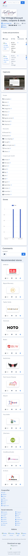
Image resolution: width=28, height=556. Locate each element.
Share (4, 25)
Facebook (5, 512)
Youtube (4, 517)
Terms (4, 503)
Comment (5, 251)
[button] (4, 5)
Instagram (5, 514)
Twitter (4, 515)
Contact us (5, 500)
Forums (4, 496)
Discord (18, 514)
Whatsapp (5, 523)
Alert (24, 23)
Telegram (19, 512)
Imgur (18, 521)
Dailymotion (19, 519)
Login (4, 492)
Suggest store (6, 505)
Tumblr (18, 517)
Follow (17, 23)
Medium (18, 523)
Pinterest (5, 521)
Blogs (4, 498)
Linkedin (4, 519)
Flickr (18, 515)
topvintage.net (7, 23)
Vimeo (18, 525)
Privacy (4, 501)
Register (4, 494)
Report (4, 27)
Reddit (4, 525)
